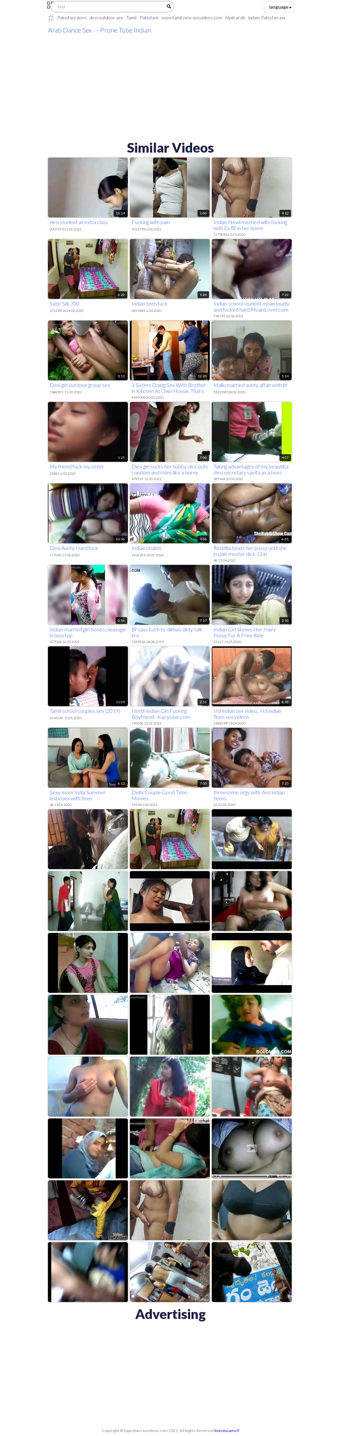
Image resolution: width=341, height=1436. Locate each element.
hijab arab (235, 17)
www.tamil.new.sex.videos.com (192, 17)
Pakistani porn (71, 17)
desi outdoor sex (106, 17)
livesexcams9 (226, 1430)
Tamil (131, 17)
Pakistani (149, 17)
